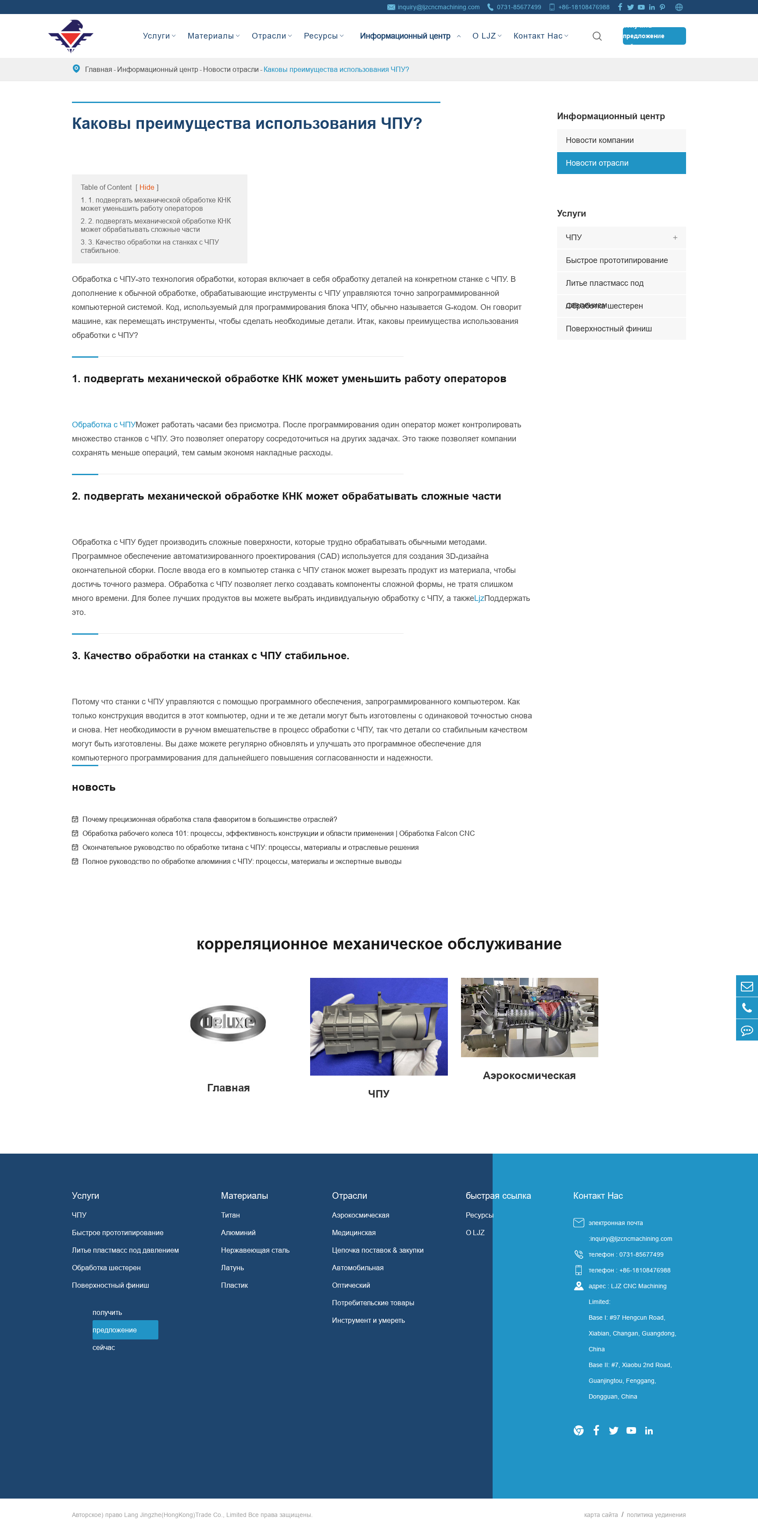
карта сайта (601, 1514)
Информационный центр (405, 28)
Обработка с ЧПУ (104, 424)
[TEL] (747, 1008)
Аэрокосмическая (361, 1215)
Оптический (351, 1285)
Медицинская (354, 1232)
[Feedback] (747, 1030)
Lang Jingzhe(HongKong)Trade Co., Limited (185, 1514)
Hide (146, 187)
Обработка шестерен (604, 305)
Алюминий (238, 1232)
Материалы (211, 35)
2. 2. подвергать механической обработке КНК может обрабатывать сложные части (156, 225)
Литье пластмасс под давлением (605, 286)
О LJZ (484, 35)
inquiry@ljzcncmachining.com (439, 7)
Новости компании (600, 140)
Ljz (479, 598)
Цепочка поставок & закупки (378, 1250)
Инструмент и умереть (368, 1320)
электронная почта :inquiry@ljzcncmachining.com (630, 1230)
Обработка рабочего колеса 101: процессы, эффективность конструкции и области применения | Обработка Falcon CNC (278, 833)
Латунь (232, 1268)
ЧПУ (574, 237)
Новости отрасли (231, 69)
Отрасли (269, 35)
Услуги (156, 35)
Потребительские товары (373, 1303)
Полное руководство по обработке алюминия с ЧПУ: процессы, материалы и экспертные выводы (242, 861)
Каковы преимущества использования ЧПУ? (336, 69)
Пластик (234, 1285)
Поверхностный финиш (609, 328)
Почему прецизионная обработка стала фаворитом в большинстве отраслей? (209, 819)
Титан (230, 1215)
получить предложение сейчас (644, 36)
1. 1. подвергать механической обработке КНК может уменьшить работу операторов (156, 204)
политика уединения (656, 1514)
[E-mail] (747, 986)
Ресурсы (321, 35)
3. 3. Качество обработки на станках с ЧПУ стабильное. (150, 246)
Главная (98, 69)
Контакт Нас (538, 35)
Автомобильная (358, 1268)
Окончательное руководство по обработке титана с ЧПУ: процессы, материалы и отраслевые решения (250, 847)
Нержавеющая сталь (255, 1250)
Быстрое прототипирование (617, 260)
